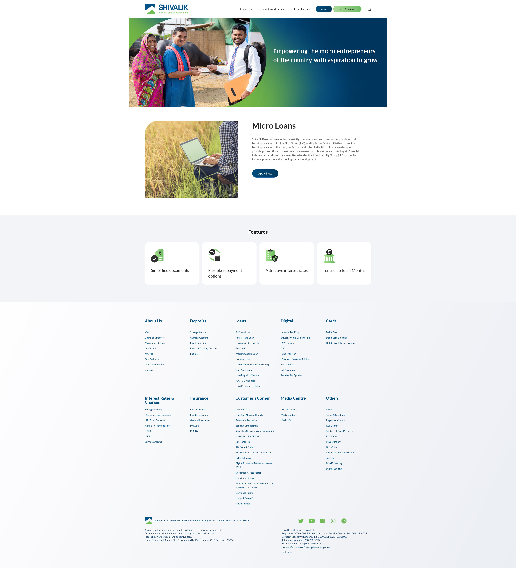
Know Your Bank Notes (247, 436)
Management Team (155, 342)
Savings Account (198, 332)
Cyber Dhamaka (243, 457)
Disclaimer (331, 447)
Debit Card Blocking (336, 337)
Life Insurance (197, 409)
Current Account (199, 337)
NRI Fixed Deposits (155, 420)
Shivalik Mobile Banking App (295, 337)
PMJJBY (194, 425)
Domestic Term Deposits (158, 414)
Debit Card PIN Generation (340, 342)
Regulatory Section (336, 420)
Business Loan (242, 332)
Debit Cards (332, 332)
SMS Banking (287, 342)
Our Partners (152, 359)
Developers (302, 9)
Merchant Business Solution (295, 359)
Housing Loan (242, 359)
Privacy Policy (333, 441)
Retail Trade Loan (244, 337)
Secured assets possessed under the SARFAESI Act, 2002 (254, 485)
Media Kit (286, 420)
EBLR (148, 430)
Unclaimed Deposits (245, 478)
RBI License (332, 425)
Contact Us (241, 409)
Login (323, 9)
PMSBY (194, 430)
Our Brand (150, 348)
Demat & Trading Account (204, 348)
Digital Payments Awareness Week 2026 (253, 465)
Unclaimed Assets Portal (248, 472)
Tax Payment (287, 364)
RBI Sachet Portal (244, 447)
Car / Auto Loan (243, 369)
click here (287, 551)
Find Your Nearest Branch (249, 414)
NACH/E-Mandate (245, 380)
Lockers (194, 353)
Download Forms (244, 492)
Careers (149, 369)
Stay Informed (242, 503)
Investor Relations (154, 364)
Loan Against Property (247, 342)
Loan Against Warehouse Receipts (253, 364)
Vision (148, 332)
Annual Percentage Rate (158, 425)
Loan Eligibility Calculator (248, 375)
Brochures (331, 436)
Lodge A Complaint (347, 9)
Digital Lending (334, 468)
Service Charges (153, 441)
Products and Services (273, 9)
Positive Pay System (291, 375)
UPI (283, 348)
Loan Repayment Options (248, 385)
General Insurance (200, 420)
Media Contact (288, 414)
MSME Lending (334, 463)
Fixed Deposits (198, 342)
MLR (147, 436)
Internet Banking (290, 332)
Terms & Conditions (336, 414)
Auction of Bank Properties (340, 430)
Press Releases (289, 409)
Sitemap (330, 457)
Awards (149, 353)
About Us (246, 9)
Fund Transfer (288, 353)
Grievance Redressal (246, 420)
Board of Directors (155, 337)
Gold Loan (240, 348)
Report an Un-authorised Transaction (255, 430)
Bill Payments (288, 369)
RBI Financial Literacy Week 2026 (253, 452)
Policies (330, 409)
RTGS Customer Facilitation (340, 452)
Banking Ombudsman (246, 425)
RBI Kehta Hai (242, 441)
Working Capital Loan (246, 353)
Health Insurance (199, 414)
